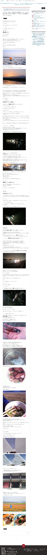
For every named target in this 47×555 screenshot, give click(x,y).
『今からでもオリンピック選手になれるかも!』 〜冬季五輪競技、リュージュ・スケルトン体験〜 (39, 13)
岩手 (34, 38)
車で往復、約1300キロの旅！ (36, 16)
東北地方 (42, 39)
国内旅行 (34, 36)
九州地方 (37, 33)
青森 (37, 44)
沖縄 (38, 41)
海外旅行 (41, 41)
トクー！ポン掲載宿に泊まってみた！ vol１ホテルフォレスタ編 (39, 28)
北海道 (43, 33)
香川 (40, 44)
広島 (37, 38)
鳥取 (44, 44)
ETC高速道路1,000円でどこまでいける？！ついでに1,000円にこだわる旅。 (39, 23)
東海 (34, 41)
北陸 (9, 15)
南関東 (40, 34)
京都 (39, 33)
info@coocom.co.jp (11, 553)
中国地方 (34, 33)
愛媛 (40, 38)
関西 (35, 44)
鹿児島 (38, 45)
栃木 (35, 41)
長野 (33, 44)
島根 (36, 38)
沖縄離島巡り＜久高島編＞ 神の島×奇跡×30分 (39, 25)
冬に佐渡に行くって (35, 20)
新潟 (42, 38)
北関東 (34, 34)
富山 (10, 15)
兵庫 (41, 33)
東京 (40, 39)
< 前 (4, 532)
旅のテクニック (36, 39)
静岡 (39, 44)
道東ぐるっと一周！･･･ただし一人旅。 (38, 15)
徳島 (39, 38)
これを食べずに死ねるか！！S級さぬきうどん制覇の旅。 (39, 21)
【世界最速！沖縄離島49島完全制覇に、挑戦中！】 (38, 26)
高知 (42, 44)
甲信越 (33, 42)
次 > (27, 532)
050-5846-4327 (12, 551)
